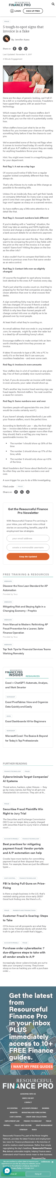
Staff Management (44, 1125)
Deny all (38, 1174)
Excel (9, 716)
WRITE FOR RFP (28, 1098)
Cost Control (10, 878)
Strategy (23, 1129)
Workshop (11, 697)
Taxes (34, 1129)
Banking (45, 1108)
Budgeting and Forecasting (34, 1112)
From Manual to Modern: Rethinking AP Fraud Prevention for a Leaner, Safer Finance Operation (25, 628)
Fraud (6, 21)
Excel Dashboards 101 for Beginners (25, 721)
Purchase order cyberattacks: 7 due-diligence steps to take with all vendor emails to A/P (24, 952)
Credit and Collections (36, 1117)
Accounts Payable (11, 839)
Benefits (13, 1112)
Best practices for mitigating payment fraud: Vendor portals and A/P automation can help (23, 848)
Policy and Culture (23, 1125)
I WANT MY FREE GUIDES (32, 1066)
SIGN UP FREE (33, 10)
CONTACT (28, 1102)
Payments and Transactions (24, 910)
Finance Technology (12, 771)
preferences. (45, 1161)
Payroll (7, 1125)
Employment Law (12, 1121)
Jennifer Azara (22, 39)
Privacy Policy (16, 1168)
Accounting (12, 1108)
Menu (48, 4)
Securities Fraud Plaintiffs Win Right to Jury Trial (23, 811)
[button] (7, 1171)
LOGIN (18, 10)
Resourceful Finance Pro (20, 4)
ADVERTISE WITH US (28, 1094)
